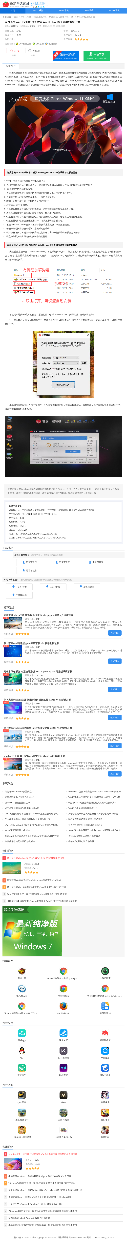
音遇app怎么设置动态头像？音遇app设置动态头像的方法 (32, 836)
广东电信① (21, 587)
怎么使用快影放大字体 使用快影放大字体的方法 (27, 819)
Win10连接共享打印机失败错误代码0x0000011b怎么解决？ (96, 797)
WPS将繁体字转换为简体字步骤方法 (22, 808)
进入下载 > (114, 633)
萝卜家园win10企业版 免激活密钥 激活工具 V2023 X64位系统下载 (37, 699)
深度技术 (14, 26)
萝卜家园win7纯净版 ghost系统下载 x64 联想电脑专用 (31, 643)
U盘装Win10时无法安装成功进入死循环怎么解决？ (92, 803)
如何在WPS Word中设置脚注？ (19, 792)
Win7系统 (88, 10)
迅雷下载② (64, 562)
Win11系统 (38, 10)
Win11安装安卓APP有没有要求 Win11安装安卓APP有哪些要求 (34, 825)
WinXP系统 (114, 10)
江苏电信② (55, 587)
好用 (16, 50)
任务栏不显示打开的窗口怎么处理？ (85, 825)
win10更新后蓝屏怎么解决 (17, 830)
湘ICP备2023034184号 (24, 1237)
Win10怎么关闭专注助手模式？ (83, 808)
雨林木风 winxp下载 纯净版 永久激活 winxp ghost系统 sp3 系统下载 (38, 615)
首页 (13, 10)
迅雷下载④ (31, 570)
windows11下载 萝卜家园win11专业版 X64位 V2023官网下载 (34, 756)
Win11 (78, 35)
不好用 (36, 50)
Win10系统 (63, 10)
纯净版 (29, 81)
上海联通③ (88, 587)
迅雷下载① (31, 562)
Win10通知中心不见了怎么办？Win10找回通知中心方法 (94, 830)
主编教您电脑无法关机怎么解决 (20, 841)
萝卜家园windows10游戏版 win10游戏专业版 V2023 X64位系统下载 (38, 728)
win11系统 (26, 17)
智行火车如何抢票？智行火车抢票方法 (86, 819)
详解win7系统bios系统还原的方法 (84, 836)
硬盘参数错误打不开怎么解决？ (20, 797)
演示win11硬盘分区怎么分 (17, 803)
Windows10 (82, 81)
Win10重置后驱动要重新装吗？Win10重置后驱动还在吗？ (32, 814)
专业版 (32, 26)
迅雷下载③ (97, 562)
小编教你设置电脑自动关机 (81, 841)
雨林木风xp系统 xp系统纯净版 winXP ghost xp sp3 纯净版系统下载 (38, 671)
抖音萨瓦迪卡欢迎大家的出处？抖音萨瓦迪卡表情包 (93, 814)
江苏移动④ (21, 595)
